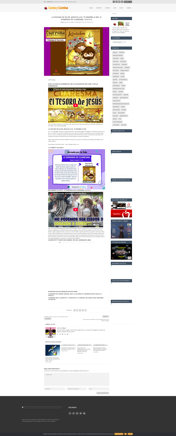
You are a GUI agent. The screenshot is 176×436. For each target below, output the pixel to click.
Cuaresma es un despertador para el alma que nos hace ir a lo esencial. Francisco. (83, 349)
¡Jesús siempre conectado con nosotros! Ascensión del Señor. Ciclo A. (52, 359)
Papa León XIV (116, 100)
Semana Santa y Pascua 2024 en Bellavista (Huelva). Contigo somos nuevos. (100, 349)
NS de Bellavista (117, 94)
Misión (123, 85)
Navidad (121, 91)
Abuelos (115, 52)
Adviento (121, 52)
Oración (126, 94)
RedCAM (124, 109)
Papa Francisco (124, 97)
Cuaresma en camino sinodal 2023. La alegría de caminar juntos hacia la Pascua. (75, 294)
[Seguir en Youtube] (84, 413)
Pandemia (115, 97)
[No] (174, 434)
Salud (114, 112)
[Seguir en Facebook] (69, 413)
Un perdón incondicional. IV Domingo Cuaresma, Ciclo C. (68, 348)
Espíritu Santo (124, 70)
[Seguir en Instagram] (77, 413)
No (125, 433)
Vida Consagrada (117, 122)
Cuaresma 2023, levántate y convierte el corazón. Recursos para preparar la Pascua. (75, 298)
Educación (116, 70)
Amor (122, 58)
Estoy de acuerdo (119, 433)
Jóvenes (115, 79)
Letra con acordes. (61, 125)
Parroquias (116, 106)
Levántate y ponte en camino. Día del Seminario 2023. (69, 240)
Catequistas (116, 64)
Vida (120, 119)
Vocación (123, 125)
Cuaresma (124, 64)
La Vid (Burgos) (123, 79)
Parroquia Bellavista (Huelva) (121, 103)
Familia (122, 73)
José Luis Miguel (70, 22)
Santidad (115, 115)
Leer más (130, 433)
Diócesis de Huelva (118, 67)
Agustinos (116, 58)
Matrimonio (116, 85)
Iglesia (122, 76)
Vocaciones (116, 125)
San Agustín (121, 112)
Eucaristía (116, 73)
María (120, 82)
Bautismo (115, 61)
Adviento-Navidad (118, 55)
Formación (116, 76)
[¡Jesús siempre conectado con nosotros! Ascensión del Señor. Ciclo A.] (52, 350)
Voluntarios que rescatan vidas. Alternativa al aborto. (65, 1)
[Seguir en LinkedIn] (80, 413)
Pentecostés (116, 109)
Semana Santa (123, 115)
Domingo (127, 67)
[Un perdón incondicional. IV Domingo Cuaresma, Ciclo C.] (68, 345)
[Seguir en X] (73, 413)
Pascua (123, 106)
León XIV (115, 82)
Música (115, 91)
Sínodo (115, 119)
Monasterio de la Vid (118, 88)
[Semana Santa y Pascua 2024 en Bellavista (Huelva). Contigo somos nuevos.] (100, 345)
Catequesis (123, 61)
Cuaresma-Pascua (86, 22)
